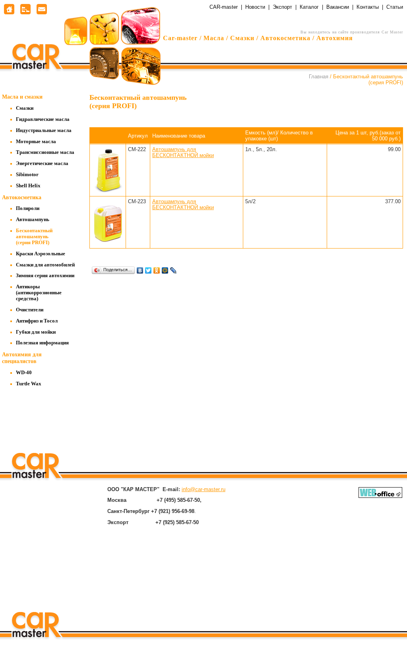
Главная (318, 77)
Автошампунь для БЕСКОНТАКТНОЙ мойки (183, 152)
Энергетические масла (42, 163)
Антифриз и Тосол (37, 321)
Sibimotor (27, 174)
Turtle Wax (28, 384)
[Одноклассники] (157, 270)
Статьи (394, 7)
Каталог (309, 7)
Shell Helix (28, 185)
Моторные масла (36, 141)
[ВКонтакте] (140, 270)
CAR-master (223, 7)
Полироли (27, 208)
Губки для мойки (36, 332)
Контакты (368, 7)
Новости (255, 7)
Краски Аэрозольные (40, 253)
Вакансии (337, 7)
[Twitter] (148, 270)
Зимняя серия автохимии (45, 275)
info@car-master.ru (203, 489)
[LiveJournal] (173, 270)
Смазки (24, 108)
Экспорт (282, 7)
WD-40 (24, 372)
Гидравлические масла (43, 119)
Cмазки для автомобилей (45, 265)
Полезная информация (42, 343)
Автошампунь (32, 219)
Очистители (29, 310)
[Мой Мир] (165, 270)
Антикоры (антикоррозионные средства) (39, 292)
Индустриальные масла (44, 130)
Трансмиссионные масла (45, 152)
